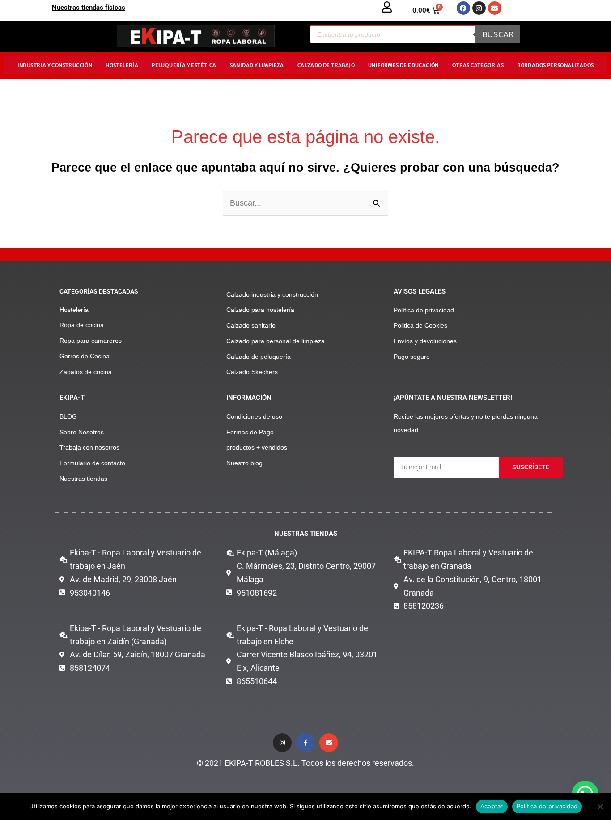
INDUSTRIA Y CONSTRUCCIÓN (55, 65)
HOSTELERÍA (122, 65)
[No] (599, 806)
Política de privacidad (547, 806)
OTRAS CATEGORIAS (478, 65)
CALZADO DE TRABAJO (326, 65)
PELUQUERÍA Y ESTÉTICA (184, 65)
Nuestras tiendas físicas (88, 8)
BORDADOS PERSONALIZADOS (555, 65)
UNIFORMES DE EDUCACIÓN (403, 65)
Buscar (497, 34)
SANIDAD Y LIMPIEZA (257, 65)
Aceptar (491, 806)
